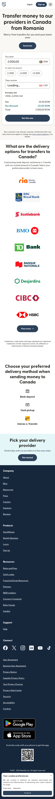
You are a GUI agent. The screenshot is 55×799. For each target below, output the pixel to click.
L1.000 (10, 73)
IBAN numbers (9, 593)
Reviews (7, 514)
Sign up (41, 4)
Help (5, 629)
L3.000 (23, 73)
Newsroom (8, 490)
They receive (11, 80)
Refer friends (9, 605)
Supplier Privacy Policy (13, 678)
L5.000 (36, 73)
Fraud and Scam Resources (15, 581)
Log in (29, 4)
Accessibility (9, 703)
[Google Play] (19, 723)
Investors (7, 508)
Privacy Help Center (12, 690)
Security (7, 697)
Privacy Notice (10, 672)
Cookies (7, 709)
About (6, 478)
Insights (6, 611)
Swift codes (8, 575)
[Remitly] (4, 4)
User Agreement (10, 660)
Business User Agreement (14, 666)
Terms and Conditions (41, 134)
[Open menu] (50, 4)
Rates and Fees (10, 568)
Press (5, 496)
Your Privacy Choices (13, 684)
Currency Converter (12, 599)
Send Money (9, 532)
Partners (7, 587)
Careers (7, 502)
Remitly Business (10, 538)
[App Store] (19, 735)
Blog (5, 484)
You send (9, 57)
